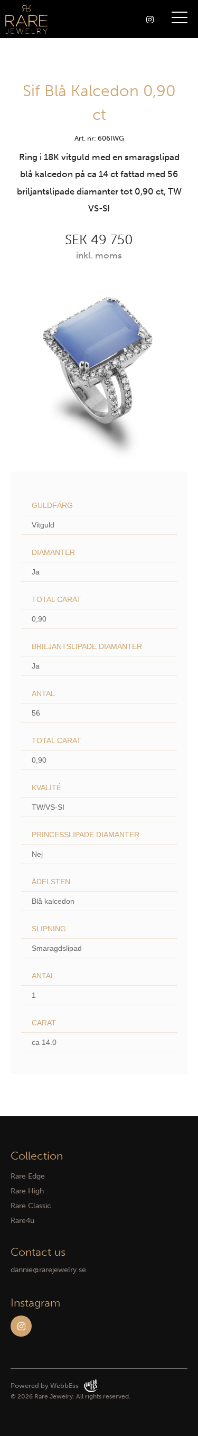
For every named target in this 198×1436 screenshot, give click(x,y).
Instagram (21, 1326)
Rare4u (22, 1220)
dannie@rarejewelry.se (48, 1269)
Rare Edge (28, 1176)
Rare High (27, 1191)
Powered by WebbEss (45, 1385)
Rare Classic (31, 1205)
